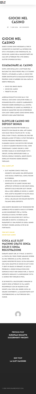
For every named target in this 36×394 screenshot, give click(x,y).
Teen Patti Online (8, 232)
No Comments (24, 27)
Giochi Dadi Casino (9, 235)
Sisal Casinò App (8, 166)
